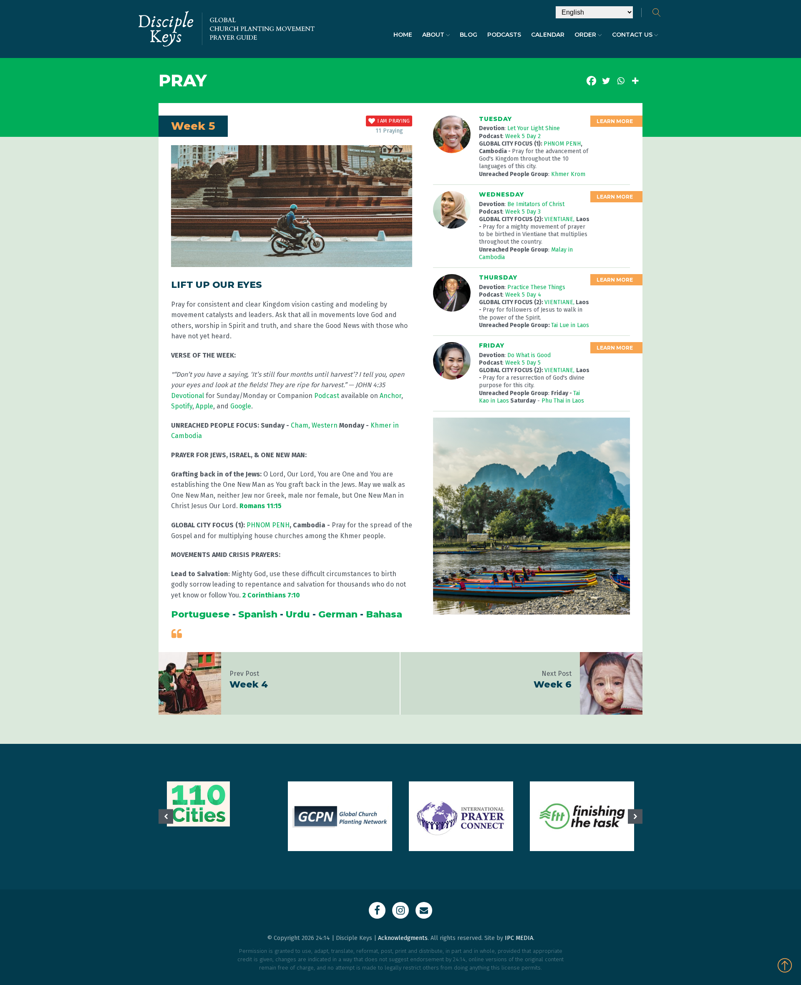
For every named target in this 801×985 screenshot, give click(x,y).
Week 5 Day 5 (523, 362)
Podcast (326, 396)
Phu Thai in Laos (563, 400)
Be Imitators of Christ (535, 204)
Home (402, 34)
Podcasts (504, 34)
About (433, 34)
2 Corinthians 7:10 (271, 595)
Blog (468, 34)
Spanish (257, 614)
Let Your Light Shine (533, 128)
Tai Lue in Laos (570, 325)
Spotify (181, 406)
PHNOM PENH (268, 525)
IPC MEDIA (519, 938)
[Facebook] (591, 80)
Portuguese (200, 614)
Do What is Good (529, 355)
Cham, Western (315, 425)
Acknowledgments (403, 938)
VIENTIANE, (560, 219)
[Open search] (656, 12)
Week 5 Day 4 (523, 294)
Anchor (390, 396)
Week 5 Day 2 (523, 136)
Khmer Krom (568, 174)
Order (585, 34)
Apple (204, 406)
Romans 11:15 (260, 506)
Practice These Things (536, 287)
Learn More (615, 121)
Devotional (187, 396)
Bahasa (384, 614)
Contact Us (632, 34)
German (338, 614)
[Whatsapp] (620, 80)
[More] (635, 80)
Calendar (547, 34)
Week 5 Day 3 (523, 211)
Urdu (298, 614)
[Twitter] (605, 80)
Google (240, 406)
